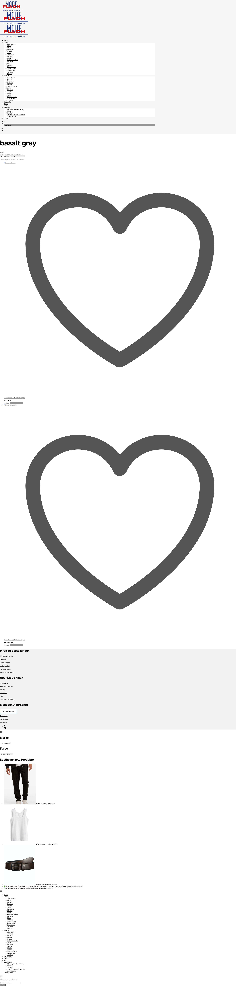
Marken (9, 111)
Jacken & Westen (12, 86)
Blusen (9, 47)
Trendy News (8, 118)
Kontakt (2, 689)
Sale (5, 106)
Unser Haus (8, 107)
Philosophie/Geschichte (15, 109)
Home (6, 40)
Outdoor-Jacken (12, 60)
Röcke (9, 63)
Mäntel (9, 58)
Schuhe (9, 65)
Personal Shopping (6, 686)
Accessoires (11, 44)
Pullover (10, 61)
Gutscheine (7, 102)
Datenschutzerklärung (7, 699)
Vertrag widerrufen (8, 711)
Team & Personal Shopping (16, 114)
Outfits (6, 104)
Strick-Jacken (11, 68)
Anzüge (9, 79)
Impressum (3, 693)
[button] (4, 121)
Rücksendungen (5, 669)
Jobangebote (11, 116)
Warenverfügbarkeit (6, 656)
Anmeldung (4, 716)
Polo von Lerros (8, 400)
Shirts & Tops (11, 67)
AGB (1, 696)
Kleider (9, 56)
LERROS (6, 743)
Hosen (9, 51)
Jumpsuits (10, 54)
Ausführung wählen (16, 403)
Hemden (10, 83)
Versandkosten (5, 662)
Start (2, 154)
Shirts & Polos (12, 97)
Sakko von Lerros (8, 642)
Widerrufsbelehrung (6, 672)
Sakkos (9, 91)
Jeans (9, 53)
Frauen (6, 42)
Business (10, 49)
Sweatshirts (11, 70)
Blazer (9, 46)
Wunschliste (4, 719)
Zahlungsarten (4, 666)
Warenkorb (3, 722)
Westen (9, 74)
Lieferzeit (3, 659)
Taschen (10, 72)
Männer (6, 75)
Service (9, 113)
